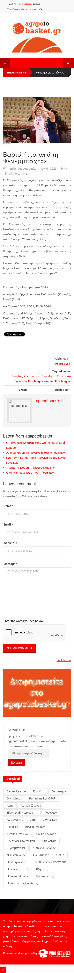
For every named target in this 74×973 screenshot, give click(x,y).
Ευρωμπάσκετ (16, 848)
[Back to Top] (3, 970)
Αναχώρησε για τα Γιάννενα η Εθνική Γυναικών (35, 452)
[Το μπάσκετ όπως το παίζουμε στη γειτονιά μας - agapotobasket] (37, 36)
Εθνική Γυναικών (17, 833)
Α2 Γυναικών (15, 819)
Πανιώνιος (13, 869)
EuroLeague (27, 4)
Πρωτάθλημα (35, 869)
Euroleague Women (41, 381)
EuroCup (36, 4)
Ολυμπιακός (32, 376)
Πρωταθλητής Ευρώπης (22, 883)
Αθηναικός (50, 819)
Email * (8, 524)
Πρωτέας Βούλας (18, 876)
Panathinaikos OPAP (42, 798)
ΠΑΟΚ (60, 855)
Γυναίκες (17, 376)
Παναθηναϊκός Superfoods (49, 862)
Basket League (15, 4)
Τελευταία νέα (61, 363)
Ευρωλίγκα (49, 376)
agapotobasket (27, 168)
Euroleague (62, 381)
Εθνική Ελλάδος (46, 833)
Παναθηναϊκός (16, 862)
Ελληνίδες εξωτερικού (21, 840)
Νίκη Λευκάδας (16, 855)
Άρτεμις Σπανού (31, 805)
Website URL (11, 543)
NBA (40, 9)
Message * (10, 564)
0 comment (22, 173)
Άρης (10, 805)
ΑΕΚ (33, 819)
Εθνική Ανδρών (35, 826)
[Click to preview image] (37, 120)
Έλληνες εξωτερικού (20, 812)
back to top (64, 660)
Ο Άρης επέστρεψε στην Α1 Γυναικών (30, 472)
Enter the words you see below (23, 621)
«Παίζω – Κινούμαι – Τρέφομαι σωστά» (31, 467)
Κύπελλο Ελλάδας (44, 848)
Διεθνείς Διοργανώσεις (28, 9)
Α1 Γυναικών (48, 812)
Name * (8, 506)
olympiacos (14, 798)
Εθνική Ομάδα (12, 9)
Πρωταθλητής (45, 876)
